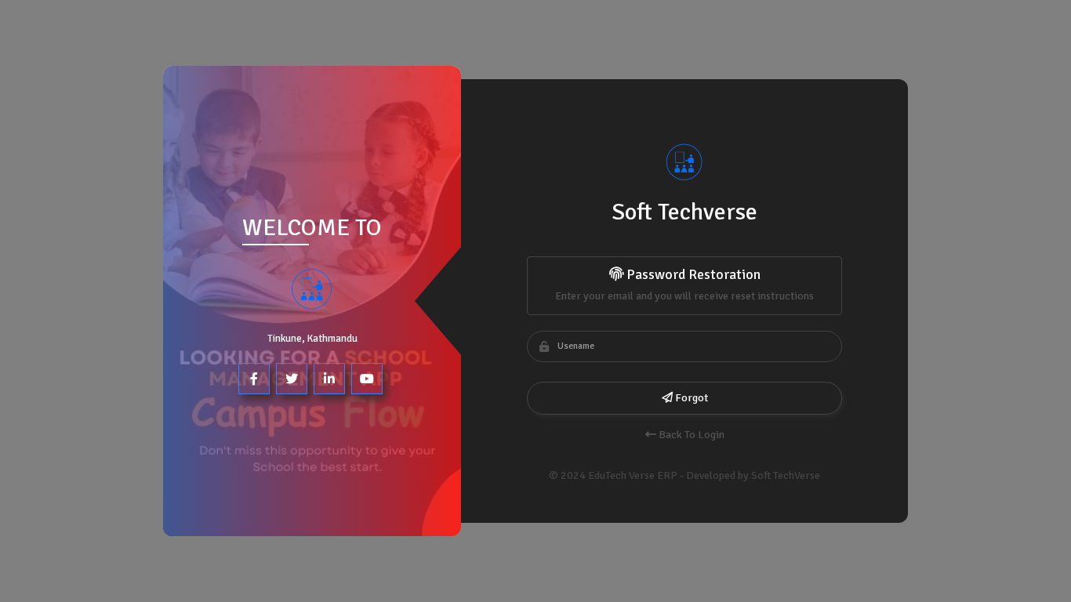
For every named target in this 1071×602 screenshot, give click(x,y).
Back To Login (690, 434)
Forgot (690, 397)
